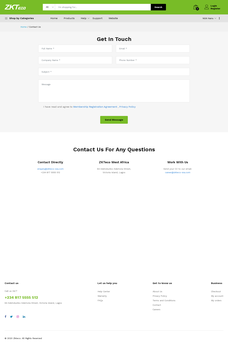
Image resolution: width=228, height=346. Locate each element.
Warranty (102, 296)
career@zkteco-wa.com (177, 172)
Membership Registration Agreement (95, 106)
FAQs (100, 300)
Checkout (216, 291)
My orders (216, 300)
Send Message (114, 119)
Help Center (104, 291)
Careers (156, 309)
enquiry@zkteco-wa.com (50, 169)
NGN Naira (208, 18)
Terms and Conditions (164, 300)
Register (215, 8)
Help (83, 18)
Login (214, 5)
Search (158, 7)
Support (97, 18)
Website (113, 18)
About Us (157, 291)
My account (217, 296)
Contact (157, 305)
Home (54, 18)
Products (69, 18)
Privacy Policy (127, 106)
